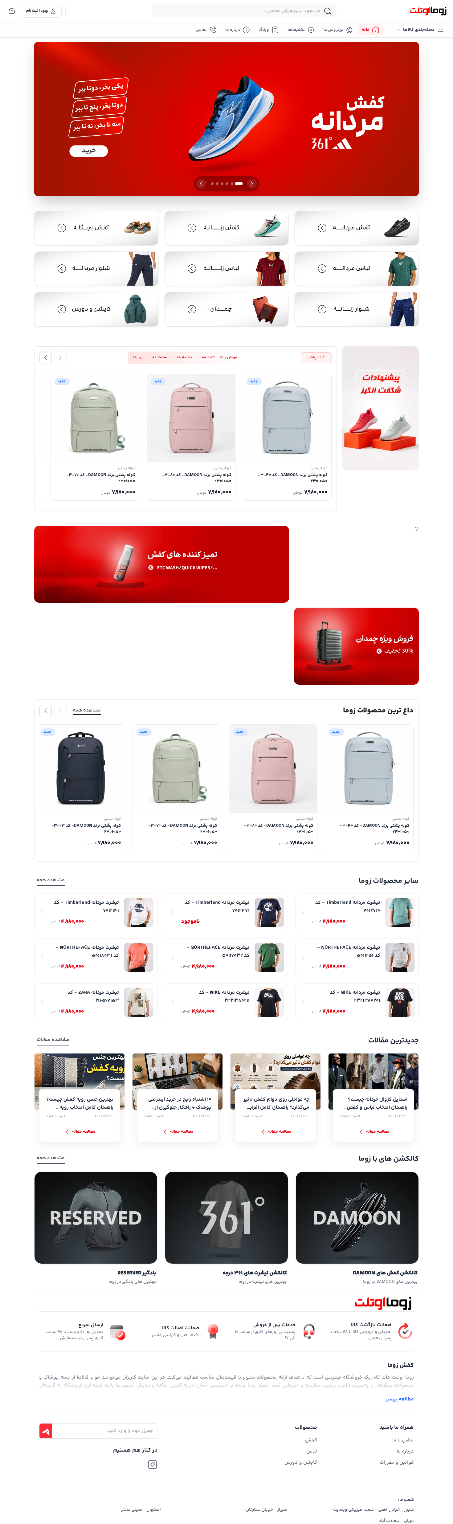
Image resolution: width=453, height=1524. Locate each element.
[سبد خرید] (11, 11)
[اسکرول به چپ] (45, 358)
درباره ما (232, 29)
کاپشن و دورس (300, 1462)
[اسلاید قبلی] (252, 184)
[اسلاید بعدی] (201, 184)
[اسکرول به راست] (60, 358)
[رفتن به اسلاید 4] (222, 183)
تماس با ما (403, 1440)
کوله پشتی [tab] (316, 358)
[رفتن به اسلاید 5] (217, 183)
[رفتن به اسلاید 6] (212, 183)
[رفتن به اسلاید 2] (232, 183)
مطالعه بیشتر (400, 1399)
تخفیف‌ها (296, 29)
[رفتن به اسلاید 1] (239, 183)
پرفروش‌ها (333, 29)
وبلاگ (264, 29)
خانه (365, 29)
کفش (311, 1440)
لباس (311, 1451)
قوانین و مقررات (397, 1462)
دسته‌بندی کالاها (419, 29)
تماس (201, 29)
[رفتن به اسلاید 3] (227, 183)
